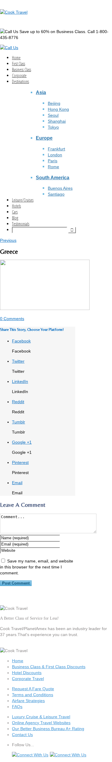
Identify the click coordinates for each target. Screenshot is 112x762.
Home (16, 57)
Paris (52, 160)
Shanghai (57, 121)
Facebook (21, 341)
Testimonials (20, 224)
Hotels (16, 206)
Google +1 (22, 442)
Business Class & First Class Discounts (48, 666)
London (55, 154)
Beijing (54, 103)
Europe (44, 138)
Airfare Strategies (28, 700)
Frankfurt (56, 149)
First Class (18, 63)
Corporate (19, 75)
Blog (15, 218)
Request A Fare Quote (33, 688)
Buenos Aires (60, 188)
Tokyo (53, 127)
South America (52, 177)
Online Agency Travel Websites (41, 722)
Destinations (20, 81)
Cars (15, 212)
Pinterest (20, 462)
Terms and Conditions (32, 694)
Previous (8, 240)
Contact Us (22, 734)
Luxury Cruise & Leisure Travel (41, 716)
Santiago (56, 194)
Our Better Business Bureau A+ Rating (48, 728)
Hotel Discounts (27, 672)
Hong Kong (58, 109)
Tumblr (18, 422)
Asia (41, 92)
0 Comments (12, 318)
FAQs (17, 706)
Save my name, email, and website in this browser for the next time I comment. (36, 567)
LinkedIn (20, 381)
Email (17, 482)
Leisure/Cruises (22, 200)
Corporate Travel (28, 678)
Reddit (18, 401)
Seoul (53, 115)
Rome (53, 166)
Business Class (21, 69)
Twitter (18, 361)
